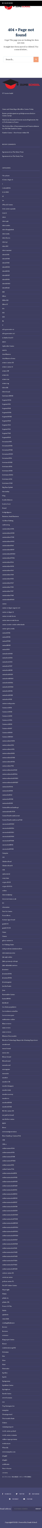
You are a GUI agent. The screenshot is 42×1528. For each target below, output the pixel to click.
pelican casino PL (8, 1281)
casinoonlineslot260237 (10, 782)
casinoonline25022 (8, 757)
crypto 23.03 (6, 882)
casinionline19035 (8, 541)
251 (3, 308)
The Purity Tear (18, 156)
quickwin (5, 1314)
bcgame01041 (6, 400)
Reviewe (5, 1331)
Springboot (6, 1389)
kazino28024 (6, 998)
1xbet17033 (5, 263)
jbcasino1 (5, 969)
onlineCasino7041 (8, 1169)
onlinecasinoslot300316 (10, 1235)
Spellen (4, 1373)
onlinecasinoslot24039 (9, 1210)
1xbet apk (5, 221)
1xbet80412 (6, 288)
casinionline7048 (8, 595)
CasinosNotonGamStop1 (10, 807)
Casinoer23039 (7, 732)
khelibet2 (5, 1003)
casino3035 (6, 649)
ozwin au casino (7, 1277)
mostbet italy (6, 1090)
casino (4, 604)
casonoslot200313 (8, 824)
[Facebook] (22, 8)
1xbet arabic (6, 225)
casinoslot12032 (7, 791)
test (3, 1402)
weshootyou (6, 1443)
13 (3, 196)
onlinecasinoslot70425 (9, 1264)
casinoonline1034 (8, 745)
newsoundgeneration (9, 1131)
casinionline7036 (8, 587)
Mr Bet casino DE (8, 1111)
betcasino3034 (7, 458)
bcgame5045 (6, 425)
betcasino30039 (7, 454)
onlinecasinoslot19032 (9, 1177)
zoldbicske (5, 1464)
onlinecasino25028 (8, 1156)
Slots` (4, 1364)
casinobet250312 (7, 687)
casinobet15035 (7, 662)
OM (3, 1140)
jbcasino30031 (7, 978)
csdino (4, 890)
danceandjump (7, 895)
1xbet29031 (6, 279)
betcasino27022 (7, 450)
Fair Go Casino (7, 911)
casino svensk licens (9, 616)
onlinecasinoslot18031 (9, 1173)
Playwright (5, 1290)
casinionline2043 (8, 545)
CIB (3, 870)
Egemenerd (6, 152)
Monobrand (6, 1061)
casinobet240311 (7, 682)
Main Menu (8, 3)
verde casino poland (9, 1431)
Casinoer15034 (7, 720)
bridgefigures (6, 512)
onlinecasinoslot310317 (10, 1240)
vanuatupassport (7, 1427)
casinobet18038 (7, 670)
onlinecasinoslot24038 (9, 1206)
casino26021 (6, 637)
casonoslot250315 (8, 832)
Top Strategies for (8, 1406)
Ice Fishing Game (8, 944)
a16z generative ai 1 (8, 333)
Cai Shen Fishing (7, 520)
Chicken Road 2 (7, 865)
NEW (4, 1123)
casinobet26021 (7, 691)
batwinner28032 (7, 396)
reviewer (5, 1335)
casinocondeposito (8, 703)
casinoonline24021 (8, 753)
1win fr (4, 213)
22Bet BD (5, 300)
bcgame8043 (6, 437)
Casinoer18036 (7, 724)
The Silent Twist (18, 152)
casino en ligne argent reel (11, 608)
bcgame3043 (6, 421)
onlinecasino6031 (8, 1165)
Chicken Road (6, 861)
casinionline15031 (8, 529)
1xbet (4, 217)
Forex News (6, 915)
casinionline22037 (8, 549)
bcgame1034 (6, 404)
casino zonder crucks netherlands (13, 624)
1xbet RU (5, 246)
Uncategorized (7, 1414)
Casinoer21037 (7, 728)
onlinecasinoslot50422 (9, 1252)
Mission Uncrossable (9, 1036)
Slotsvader (5, 1368)
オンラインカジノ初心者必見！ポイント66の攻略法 (16, 1477)
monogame (6, 1069)
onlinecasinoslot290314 (10, 1227)
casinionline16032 (8, 533)
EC (3, 903)
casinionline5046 (8, 574)
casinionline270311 (8, 558)
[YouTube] (36, 8)
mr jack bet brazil (8, 1115)
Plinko (4, 1294)
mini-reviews (6, 1032)
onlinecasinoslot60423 (9, 1256)
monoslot (5, 1073)
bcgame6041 (6, 429)
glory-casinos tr (7, 940)
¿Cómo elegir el (7, 179)
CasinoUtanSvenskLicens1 (11, 816)
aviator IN (5, 371)
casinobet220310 (7, 678)
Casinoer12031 (7, 707)
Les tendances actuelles (10, 1011)
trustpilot (5, 1410)
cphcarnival (6, 874)
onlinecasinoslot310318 (10, 1244)
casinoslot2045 (7, 795)
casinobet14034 (7, 658)
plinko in (5, 1298)
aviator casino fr (7, 367)
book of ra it (6, 504)
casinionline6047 (8, 583)
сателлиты (5, 1472)
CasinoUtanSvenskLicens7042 (12, 820)
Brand (4, 508)
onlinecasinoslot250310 (10, 1215)
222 (3, 292)
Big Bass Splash (7, 487)
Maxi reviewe (6, 1023)
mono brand (6, 1048)
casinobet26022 (7, 695)
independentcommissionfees (12, 949)
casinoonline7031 (8, 766)
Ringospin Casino (8, 1339)
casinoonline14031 (8, 749)
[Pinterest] (32, 8)
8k (3, 321)
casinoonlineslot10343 (9, 770)
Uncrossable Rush (8, 1418)
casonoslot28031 (7, 845)
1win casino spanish (8, 209)
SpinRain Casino (7, 1385)
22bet (4, 296)
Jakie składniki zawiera (9, 965)
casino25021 (6, 633)
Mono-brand (6, 1057)
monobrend (6, 1065)
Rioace (4, 1344)
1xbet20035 (6, 267)
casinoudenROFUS (8, 811)
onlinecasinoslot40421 (9, 1248)
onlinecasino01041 (8, 1148)
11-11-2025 (5, 192)
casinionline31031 (8, 566)
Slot (3, 1356)
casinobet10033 (7, 653)
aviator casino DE (8, 362)
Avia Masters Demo (8, 358)
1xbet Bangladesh (8, 229)
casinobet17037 (7, 666)
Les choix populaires (9, 1007)
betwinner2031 (7, 466)
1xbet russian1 (6, 250)
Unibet (4, 1423)
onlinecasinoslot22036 (9, 1198)
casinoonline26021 (8, 761)
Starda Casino (6, 1393)
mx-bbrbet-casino (8, 1119)
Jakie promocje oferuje (10, 961)
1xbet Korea (6, 238)
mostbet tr (5, 1098)
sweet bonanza (7, 1398)
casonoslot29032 (8, 849)
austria (4, 350)
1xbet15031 (5, 254)
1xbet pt (5, 242)
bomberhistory (7, 500)
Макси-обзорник (6, 1468)
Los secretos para (8, 1015)
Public (4, 1310)
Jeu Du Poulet (6, 986)
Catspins (5, 853)
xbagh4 (4, 1460)
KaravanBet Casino (8, 994)
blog (3, 495)
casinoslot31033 (7, 803)
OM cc (4, 1144)
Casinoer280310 (7, 737)
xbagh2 (4, 1456)
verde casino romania (9, 1435)
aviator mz (5, 379)
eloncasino (6, 907)
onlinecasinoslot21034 (9, 1190)
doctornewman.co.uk (9, 899)
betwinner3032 (7, 471)
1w (3, 200)
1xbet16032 (6, 259)
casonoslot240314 (8, 828)
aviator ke (5, 375)
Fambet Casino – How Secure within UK (15, 132)
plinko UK (5, 1302)
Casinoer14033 (7, 716)
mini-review (6, 1028)
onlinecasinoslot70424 (9, 1260)
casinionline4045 (8, 570)
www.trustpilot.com (8, 1452)
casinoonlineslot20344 (9, 774)
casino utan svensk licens (10, 620)
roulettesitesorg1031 (9, 1348)
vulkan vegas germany (9, 1439)
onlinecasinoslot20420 (9, 1186)
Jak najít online (7, 957)
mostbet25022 (7, 1107)
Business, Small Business (10, 516)
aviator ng (5, 383)
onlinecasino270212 (8, 1161)
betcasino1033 (7, 441)
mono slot (5, 1053)
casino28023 (6, 645)
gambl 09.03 (6, 928)
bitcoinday (5, 491)
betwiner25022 (7, 462)
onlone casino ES (8, 1273)
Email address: (6, 1509)
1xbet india (5, 234)
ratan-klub (5, 1319)
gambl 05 (5, 924)
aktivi (4, 342)
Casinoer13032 (7, 712)
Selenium (5, 1352)
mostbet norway (7, 1094)
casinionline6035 (8, 579)
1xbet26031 (6, 271)
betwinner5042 (7, 483)
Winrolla (5, 1447)
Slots (3, 1360)
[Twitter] (25, 8)
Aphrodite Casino (8, 346)
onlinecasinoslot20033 (9, 1181)
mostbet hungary (8, 1086)
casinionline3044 (8, 562)
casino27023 (6, 641)
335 (3, 313)
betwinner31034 (7, 475)
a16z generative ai (8, 329)
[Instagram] (29, 8)
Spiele (4, 1377)
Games (4, 936)
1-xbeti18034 (6, 188)
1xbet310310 (6, 283)
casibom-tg (6, 525)
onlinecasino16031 (8, 1152)
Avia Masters (6, 354)
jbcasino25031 (7, 974)
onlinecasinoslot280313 (10, 1223)
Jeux (3, 990)
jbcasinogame (7, 982)
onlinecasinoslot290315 (10, 1231)
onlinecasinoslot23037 (9, 1202)
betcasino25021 (7, 446)
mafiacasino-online (8, 1019)
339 (3, 317)
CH (3, 857)
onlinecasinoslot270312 (10, 1219)
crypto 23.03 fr (7, 886)
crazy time (5, 878)
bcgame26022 (7, 416)
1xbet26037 (6, 275)
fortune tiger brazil (8, 920)
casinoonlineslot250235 (10, 778)
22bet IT (5, 304)
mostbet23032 (7, 1102)
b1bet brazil (6, 392)
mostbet (5, 1077)
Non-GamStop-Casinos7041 (11, 1136)
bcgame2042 (6, 408)
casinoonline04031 (8, 741)
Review (4, 1327)
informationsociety (8, 953)
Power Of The (7, 1306)
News (4, 1127)
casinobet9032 (7, 699)
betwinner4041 (7, 479)
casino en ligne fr (8, 612)
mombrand (6, 1044)
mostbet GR (6, 1082)
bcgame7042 (6, 433)
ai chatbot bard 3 (7, 338)
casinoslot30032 (7, 799)
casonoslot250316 (8, 836)
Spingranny (6, 1381)
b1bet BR (5, 387)
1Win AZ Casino (7, 204)
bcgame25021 (6, 412)
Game (4, 932)
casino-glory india (8, 628)
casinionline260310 (8, 554)
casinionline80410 (8, 599)
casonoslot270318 (8, 841)
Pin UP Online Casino (9, 1285)
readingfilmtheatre (8, 1323)
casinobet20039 (7, 674)
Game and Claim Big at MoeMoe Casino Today (17, 109)
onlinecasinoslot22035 (9, 1194)
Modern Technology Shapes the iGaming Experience (20, 1040)
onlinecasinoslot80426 (9, 1269)
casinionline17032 (8, 537)
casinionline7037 (7, 591)
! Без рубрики (6, 175)
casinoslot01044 (7, 787)
